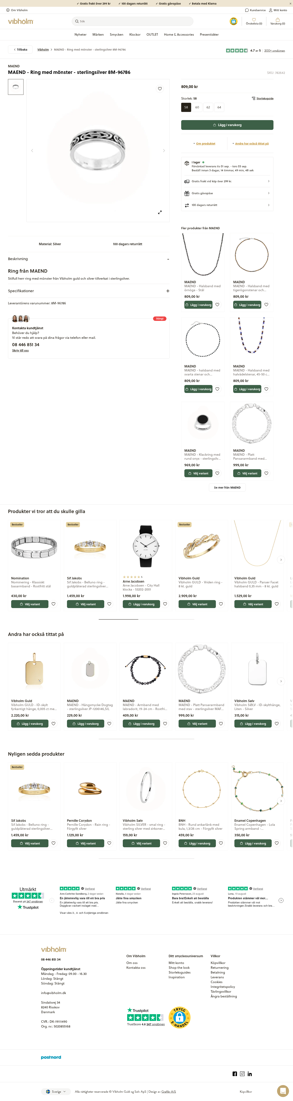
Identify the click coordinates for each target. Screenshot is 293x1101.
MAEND (14, 66)
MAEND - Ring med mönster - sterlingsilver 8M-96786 (90, 49)
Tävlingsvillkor (221, 991)
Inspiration (177, 977)
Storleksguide (265, 98)
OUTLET (152, 34)
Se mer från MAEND (227, 487)
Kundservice (258, 10)
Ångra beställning (224, 996)
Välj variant (200, 473)
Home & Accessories (179, 34)
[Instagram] (242, 1074)
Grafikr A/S (168, 1091)
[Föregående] (32, 150)
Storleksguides (180, 972)
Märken (98, 34)
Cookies (216, 982)
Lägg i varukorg (230, 124)
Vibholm (43, 49)
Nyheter (81, 34)
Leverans (217, 977)
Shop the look (179, 967)
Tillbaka (22, 49)
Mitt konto (280, 10)
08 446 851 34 (25, 344)
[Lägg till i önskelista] (160, 89)
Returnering (220, 967)
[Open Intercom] (283, 1091)
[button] (227, 181)
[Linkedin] (250, 1074)
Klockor (135, 34)
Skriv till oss (20, 350)
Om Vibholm (19, 10)
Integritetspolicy (223, 986)
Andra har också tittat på (252, 143)
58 (186, 107)
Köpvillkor (218, 963)
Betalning (218, 972)
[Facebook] (235, 1074)
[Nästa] (164, 150)
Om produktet (205, 143)
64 (219, 107)
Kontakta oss (136, 967)
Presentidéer (209, 34)
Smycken (116, 34)
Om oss (132, 963)
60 (197, 107)
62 (208, 107)
